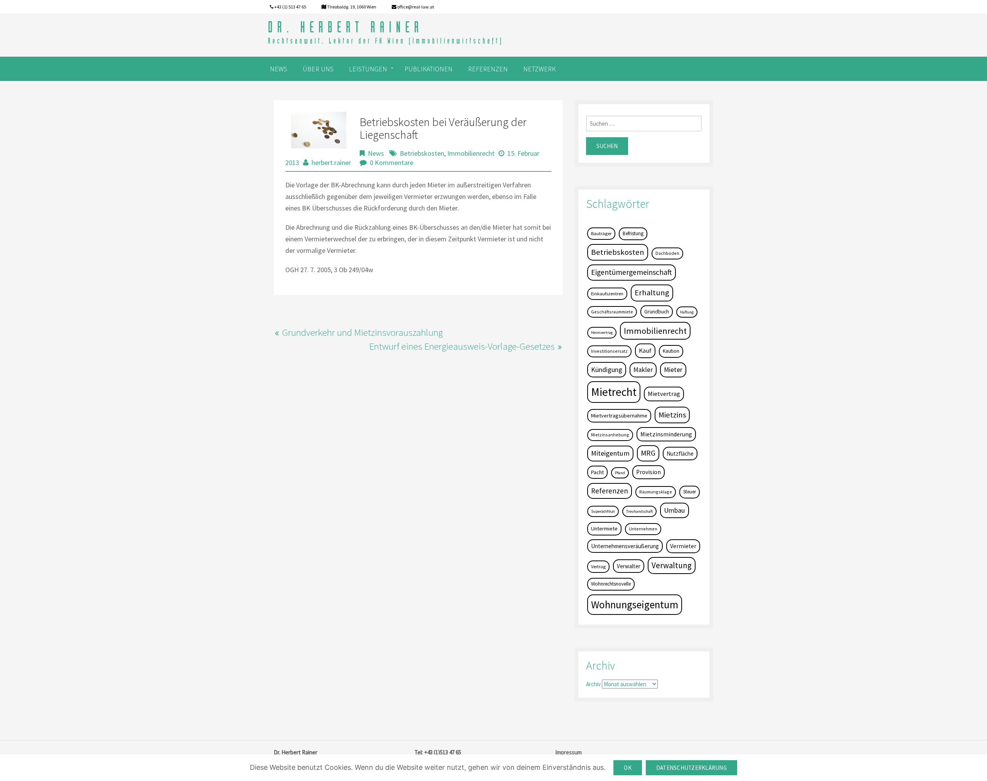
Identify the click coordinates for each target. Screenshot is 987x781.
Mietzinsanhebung (610, 435)
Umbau (674, 510)
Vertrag (598, 566)
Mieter (673, 369)
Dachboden (667, 253)
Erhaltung (652, 293)
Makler (643, 369)
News (376, 153)
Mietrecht (614, 392)
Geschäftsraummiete (612, 312)
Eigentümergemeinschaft (631, 272)
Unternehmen (643, 529)
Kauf (645, 351)
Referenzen (609, 490)
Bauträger (601, 233)
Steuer (689, 491)
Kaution (671, 351)
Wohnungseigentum (634, 604)
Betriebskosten (422, 153)
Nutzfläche (680, 453)
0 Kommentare (391, 162)
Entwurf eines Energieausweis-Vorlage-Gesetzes (462, 346)
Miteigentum (610, 453)
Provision (648, 472)
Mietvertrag (664, 393)
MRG (648, 453)
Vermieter (683, 546)
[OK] (977, 768)
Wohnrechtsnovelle (611, 584)
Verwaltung (672, 565)
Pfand (620, 472)
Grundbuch (656, 311)
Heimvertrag (602, 332)
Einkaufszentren (607, 293)
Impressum (568, 752)
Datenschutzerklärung (691, 767)
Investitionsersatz (609, 351)
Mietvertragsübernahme (619, 415)
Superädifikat (603, 511)
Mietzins (672, 415)
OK (628, 767)
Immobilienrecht (471, 153)
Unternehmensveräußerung (625, 546)
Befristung (633, 233)
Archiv (593, 684)
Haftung (687, 312)
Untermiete (604, 528)
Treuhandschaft (639, 511)
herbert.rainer (331, 162)
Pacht (597, 472)
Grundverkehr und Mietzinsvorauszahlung (362, 332)
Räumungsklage (655, 492)
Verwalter (628, 566)
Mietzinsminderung (666, 434)
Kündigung (606, 369)
